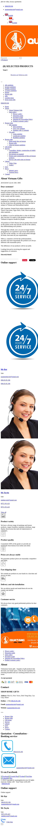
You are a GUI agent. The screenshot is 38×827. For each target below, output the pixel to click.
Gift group (8, 147)
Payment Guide (18, 117)
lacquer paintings (10, 87)
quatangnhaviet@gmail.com (14, 9)
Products (4, 60)
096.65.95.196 (5, 380)
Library (7, 161)
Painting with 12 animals (21, 130)
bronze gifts (8, 94)
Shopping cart (14, 75)
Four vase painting (19, 128)
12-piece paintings (11, 90)
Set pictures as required (16, 154)
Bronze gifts (9, 139)
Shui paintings (17, 127)
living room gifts (10, 100)
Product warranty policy (20, 121)
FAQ (6, 167)
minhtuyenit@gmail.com (9, 500)
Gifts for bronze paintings (17, 145)
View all (3, 512)
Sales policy (13, 112)
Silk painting (13, 125)
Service (7, 148)
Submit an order (23, 75)
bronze (7, 92)
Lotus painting (17, 134)
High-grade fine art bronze (17, 141)
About (7, 108)
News (7, 169)
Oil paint (11, 132)
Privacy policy (17, 114)
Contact (7, 174)
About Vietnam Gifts (15, 110)
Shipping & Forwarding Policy (23, 119)
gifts (6, 96)
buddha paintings (10, 89)
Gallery (11, 165)
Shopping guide (18, 116)
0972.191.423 (5, 503)
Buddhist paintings (19, 138)
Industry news (13, 170)
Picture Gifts (9, 123)
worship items (9, 98)
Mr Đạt (4, 369)
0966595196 (9, 6)
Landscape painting (19, 136)
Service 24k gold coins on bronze (19, 159)
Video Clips (13, 163)
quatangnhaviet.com (13, 708)
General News (13, 172)
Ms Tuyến (5, 493)
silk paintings (9, 85)
